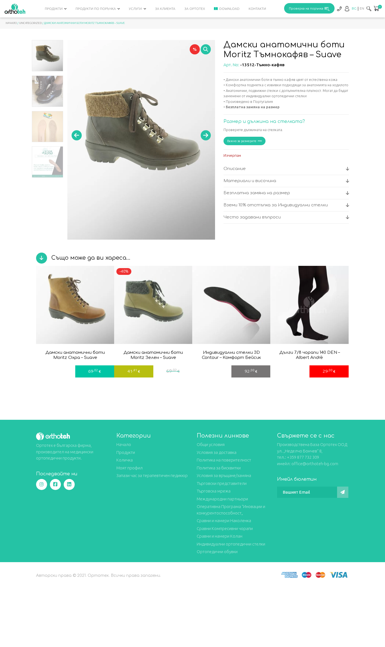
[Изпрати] (342, 492)
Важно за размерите (241, 141)
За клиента (165, 8)
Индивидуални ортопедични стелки (231, 544)
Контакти (257, 8)
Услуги (135, 8)
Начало (11, 23)
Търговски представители (222, 483)
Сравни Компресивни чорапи (225, 528)
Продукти (54, 8)
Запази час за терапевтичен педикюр (152, 475)
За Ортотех (194, 8)
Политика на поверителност (224, 460)
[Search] (369, 8)
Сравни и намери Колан (219, 536)
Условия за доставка (216, 452)
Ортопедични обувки (217, 551)
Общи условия (211, 444)
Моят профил (129, 467)
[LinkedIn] (69, 484)
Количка (124, 460)
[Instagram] (42, 484)
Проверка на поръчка (306, 8)
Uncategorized (30, 23)
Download (229, 8)
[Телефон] (339, 9)
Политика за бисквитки (219, 467)
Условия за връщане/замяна (224, 475)
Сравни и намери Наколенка (224, 520)
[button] (376, 9)
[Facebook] (55, 484)
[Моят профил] (346, 9)
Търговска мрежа (214, 491)
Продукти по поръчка (96, 8)
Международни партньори (222, 498)
